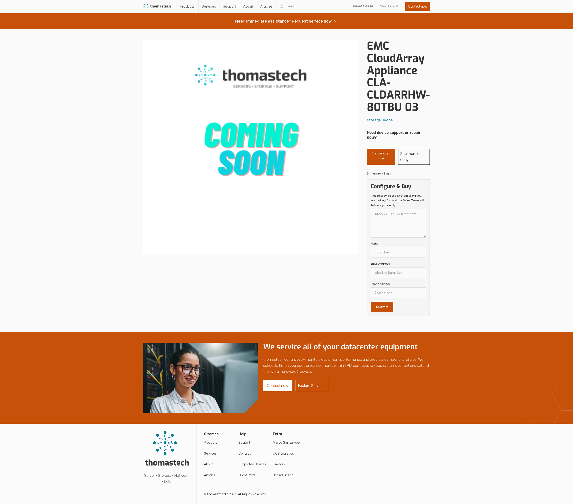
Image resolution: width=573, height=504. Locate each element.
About (248, 6)
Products (187, 6)
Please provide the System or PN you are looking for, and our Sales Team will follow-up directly (397, 200)
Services (209, 6)
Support (229, 6)
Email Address (380, 263)
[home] (157, 6)
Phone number (380, 284)
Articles (266, 6)
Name (374, 243)
